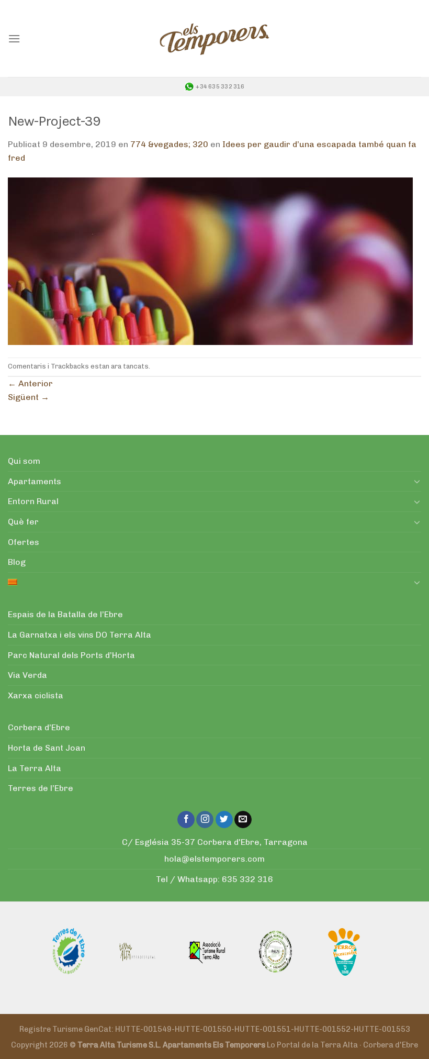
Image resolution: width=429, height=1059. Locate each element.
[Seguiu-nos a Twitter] (224, 820)
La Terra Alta (34, 768)
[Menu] (14, 38)
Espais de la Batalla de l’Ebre (65, 614)
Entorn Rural (33, 501)
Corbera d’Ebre (39, 727)
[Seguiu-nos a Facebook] (186, 820)
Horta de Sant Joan (46, 748)
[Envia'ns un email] (243, 820)
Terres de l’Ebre (40, 788)
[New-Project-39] (210, 260)
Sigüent (28, 397)
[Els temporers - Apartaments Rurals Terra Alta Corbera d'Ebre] (214, 38)
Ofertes (23, 542)
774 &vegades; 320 (169, 144)
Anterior (30, 383)
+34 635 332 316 (220, 86)
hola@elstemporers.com (214, 859)
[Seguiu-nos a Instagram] (204, 820)
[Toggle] (417, 481)
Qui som (24, 461)
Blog (17, 562)
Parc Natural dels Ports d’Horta (71, 655)
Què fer (23, 522)
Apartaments (34, 481)
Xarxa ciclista (35, 695)
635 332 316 (247, 879)
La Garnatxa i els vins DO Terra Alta (79, 635)
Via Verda (27, 675)
